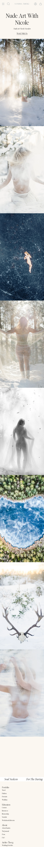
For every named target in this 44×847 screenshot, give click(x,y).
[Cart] (40, 4)
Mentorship (5, 814)
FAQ (3, 838)
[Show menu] (3, 4)
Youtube (4, 817)
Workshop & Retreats (8, 820)
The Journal (5, 831)
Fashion (4, 793)
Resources (5, 811)
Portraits (4, 796)
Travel (4, 790)
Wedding (4, 800)
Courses (4, 807)
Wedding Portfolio (7, 845)
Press (3, 834)
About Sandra (6, 828)
